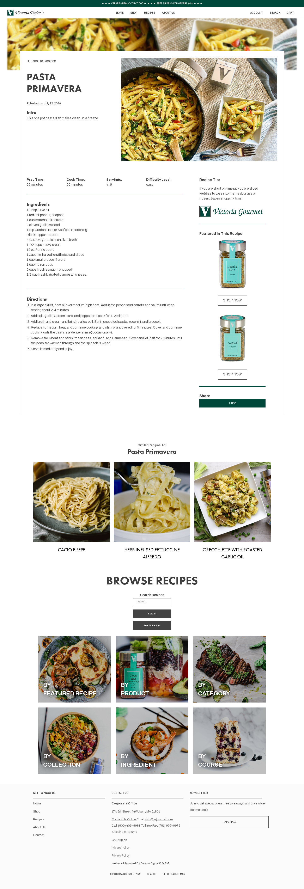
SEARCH (275, 12)
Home (37, 803)
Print (232, 403)
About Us (39, 827)
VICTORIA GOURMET (123, 874)
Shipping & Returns (124, 831)
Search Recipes (152, 595)
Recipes (38, 819)
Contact (38, 835)
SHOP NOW (232, 300)
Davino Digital (150, 863)
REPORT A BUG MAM (174, 874)
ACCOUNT (256, 12)
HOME (120, 12)
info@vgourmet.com (159, 819)
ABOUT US (168, 12)
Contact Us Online (124, 819)
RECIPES (149, 12)
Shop (36, 811)
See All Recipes (152, 625)
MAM (165, 863)
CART (290, 12)
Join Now (229, 822)
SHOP (134, 12)
